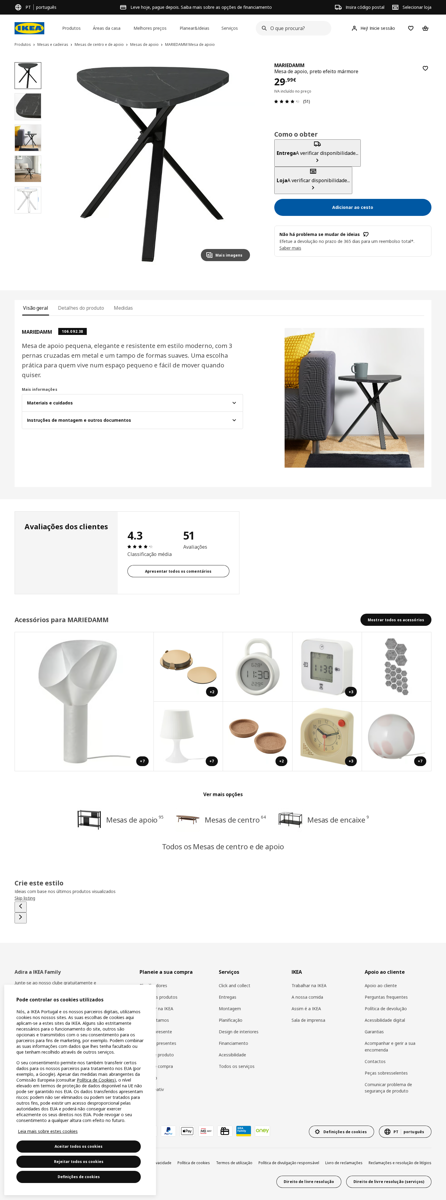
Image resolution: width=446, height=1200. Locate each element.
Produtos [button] (71, 28)
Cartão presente (156, 1032)
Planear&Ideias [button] (194, 28)
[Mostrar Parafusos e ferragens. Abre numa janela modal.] (396, 667)
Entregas (227, 997)
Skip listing (25, 898)
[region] (153, 164)
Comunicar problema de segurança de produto (388, 1088)
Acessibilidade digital (385, 1020)
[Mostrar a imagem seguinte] (243, 164)
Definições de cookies (79, 1176)
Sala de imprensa (308, 1020)
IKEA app (148, 1078)
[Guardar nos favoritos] (425, 68)
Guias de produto (157, 1055)
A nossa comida (307, 997)
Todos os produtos (158, 997)
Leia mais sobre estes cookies (48, 1131)
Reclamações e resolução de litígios (400, 1162)
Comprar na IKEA (156, 1008)
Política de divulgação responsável (288, 1162)
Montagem (230, 1008)
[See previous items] (21, 907)
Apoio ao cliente (381, 985)
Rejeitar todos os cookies (78, 1161)
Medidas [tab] (123, 308)
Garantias (374, 1032)
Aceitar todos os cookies (79, 1146)
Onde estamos (154, 1020)
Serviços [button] (229, 28)
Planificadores (153, 985)
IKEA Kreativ (152, 1089)
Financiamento (233, 1043)
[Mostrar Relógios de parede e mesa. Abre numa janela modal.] (257, 667)
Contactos (375, 1061)
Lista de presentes (158, 1043)
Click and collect (234, 985)
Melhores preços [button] (150, 28)
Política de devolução (386, 1008)
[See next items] (21, 917)
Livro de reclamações (344, 1162)
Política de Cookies (95, 1080)
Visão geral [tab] (35, 308)
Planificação (230, 1020)
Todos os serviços (237, 1066)
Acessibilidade (232, 1055)
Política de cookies (193, 1162)
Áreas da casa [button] (106, 28)
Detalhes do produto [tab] (81, 308)
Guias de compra (156, 1066)
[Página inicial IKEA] (29, 28)
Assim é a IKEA (306, 1008)
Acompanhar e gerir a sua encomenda (390, 1046)
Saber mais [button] (290, 248)
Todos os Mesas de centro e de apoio (223, 846)
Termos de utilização (234, 1162)
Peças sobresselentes (386, 1073)
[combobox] (292, 28)
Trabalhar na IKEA (309, 985)
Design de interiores (238, 1032)
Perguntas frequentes (386, 997)
